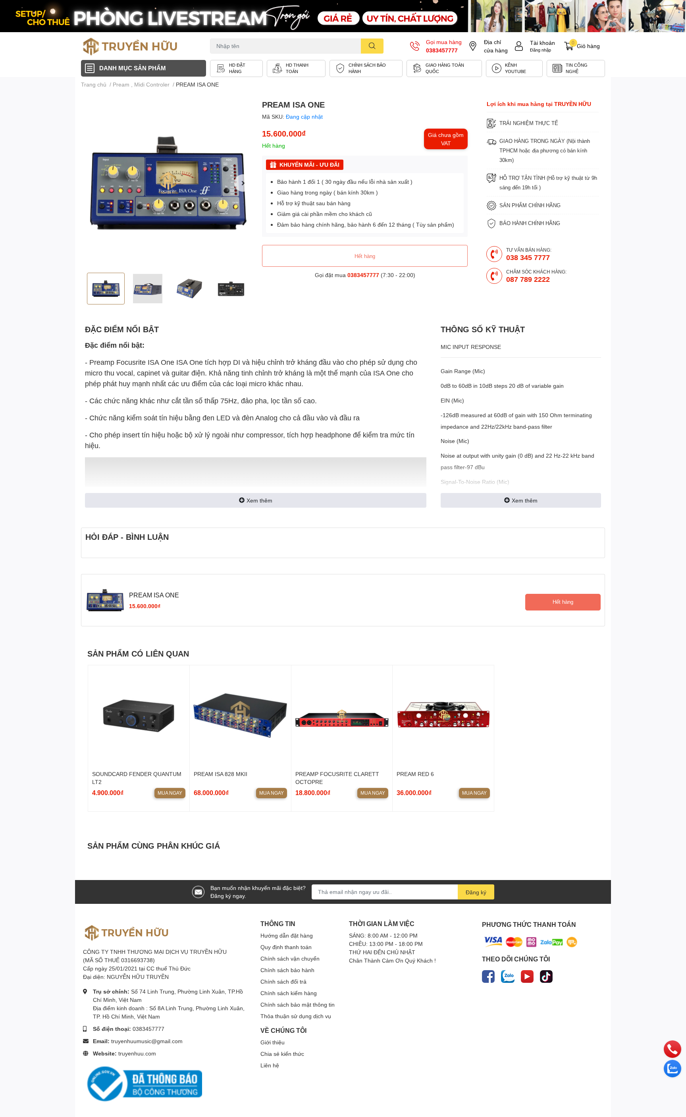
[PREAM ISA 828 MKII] (240, 715)
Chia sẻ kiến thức (282, 1053)
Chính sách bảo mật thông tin (297, 1004)
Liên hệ (269, 1065)
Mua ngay (170, 793)
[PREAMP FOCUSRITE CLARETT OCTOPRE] (342, 715)
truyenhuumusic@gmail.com (147, 1041)
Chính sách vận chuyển (290, 958)
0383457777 (442, 50)
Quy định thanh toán (286, 947)
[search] (372, 46)
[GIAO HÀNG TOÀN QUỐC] (444, 68)
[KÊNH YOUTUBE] (514, 68)
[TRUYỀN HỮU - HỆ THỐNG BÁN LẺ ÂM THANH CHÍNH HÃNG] (130, 46)
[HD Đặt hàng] (236, 68)
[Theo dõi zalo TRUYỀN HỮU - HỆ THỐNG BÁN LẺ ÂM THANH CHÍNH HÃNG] (507, 975)
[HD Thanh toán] (296, 68)
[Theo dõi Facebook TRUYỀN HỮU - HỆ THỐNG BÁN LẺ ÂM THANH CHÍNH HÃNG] (488, 975)
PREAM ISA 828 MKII (220, 773)
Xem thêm (259, 500)
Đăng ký (476, 892)
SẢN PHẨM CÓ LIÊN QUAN (138, 653)
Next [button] (243, 183)
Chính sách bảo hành (287, 970)
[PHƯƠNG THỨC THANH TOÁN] (531, 941)
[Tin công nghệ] (576, 68)
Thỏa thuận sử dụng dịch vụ (295, 1016)
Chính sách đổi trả (283, 981)
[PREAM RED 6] (443, 715)
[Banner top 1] (343, 16)
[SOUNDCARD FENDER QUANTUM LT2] (138, 715)
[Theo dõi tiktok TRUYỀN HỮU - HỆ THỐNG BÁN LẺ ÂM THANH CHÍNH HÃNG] (546, 975)
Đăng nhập (540, 49)
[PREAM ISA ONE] (168, 183)
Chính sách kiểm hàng (288, 993)
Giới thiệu (272, 1042)
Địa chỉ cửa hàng (496, 46)
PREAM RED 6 (415, 773)
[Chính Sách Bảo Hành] (366, 68)
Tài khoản (542, 42)
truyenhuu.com (137, 1053)
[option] (168, 183)
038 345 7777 (528, 257)
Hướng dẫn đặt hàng (286, 935)
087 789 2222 (528, 279)
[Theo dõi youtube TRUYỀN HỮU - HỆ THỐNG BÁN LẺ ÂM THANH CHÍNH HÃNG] (527, 975)
